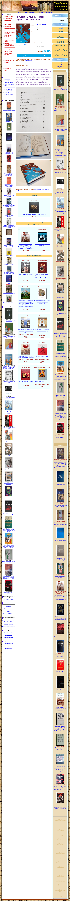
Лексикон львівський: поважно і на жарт (9, 163)
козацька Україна (8, 26)
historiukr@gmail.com (60, 64)
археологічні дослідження (7, 38)
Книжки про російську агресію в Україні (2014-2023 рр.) (8, 621)
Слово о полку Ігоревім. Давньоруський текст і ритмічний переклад (60, 807)
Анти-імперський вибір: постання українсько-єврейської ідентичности (60, 788)
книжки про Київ (8, 24)
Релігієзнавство (8, 68)
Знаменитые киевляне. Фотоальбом (8, 484)
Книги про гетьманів (8, 624)
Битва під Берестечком (60, 636)
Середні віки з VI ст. (8, 80)
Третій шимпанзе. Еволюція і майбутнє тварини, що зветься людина (9, 530)
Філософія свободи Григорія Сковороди (8, 196)
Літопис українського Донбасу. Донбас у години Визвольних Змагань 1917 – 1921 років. (8, 577)
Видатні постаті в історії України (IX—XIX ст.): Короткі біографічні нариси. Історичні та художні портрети (26, 246)
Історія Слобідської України (60, 576)
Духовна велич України (9, 121)
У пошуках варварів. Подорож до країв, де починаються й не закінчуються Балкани (8, 546)
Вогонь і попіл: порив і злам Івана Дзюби (42, 244)
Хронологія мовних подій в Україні (9, 236)
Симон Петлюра (8, 648)
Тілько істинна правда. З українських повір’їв (8, 498)
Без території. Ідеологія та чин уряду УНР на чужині (9, 273)
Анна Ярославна (8, 646)
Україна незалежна (8, 92)
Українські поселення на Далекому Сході (8, 562)
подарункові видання (9, 49)
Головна (19, 12)
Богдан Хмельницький (8, 643)
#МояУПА (9, 455)
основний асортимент (9, 16)
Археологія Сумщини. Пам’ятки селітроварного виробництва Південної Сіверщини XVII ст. (9, 367)
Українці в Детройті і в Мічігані (60, 672)
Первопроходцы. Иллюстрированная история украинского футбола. (9, 205)
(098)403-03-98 (28, 60)
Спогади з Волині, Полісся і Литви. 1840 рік (8, 382)
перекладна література (9, 60)
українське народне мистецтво (9, 64)
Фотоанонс (7, 73)
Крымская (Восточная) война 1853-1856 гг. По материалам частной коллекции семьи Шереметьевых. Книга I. (60, 464)
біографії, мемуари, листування (8, 54)
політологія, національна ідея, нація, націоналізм (10, 30)
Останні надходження (30, 12)
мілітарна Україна (8, 51)
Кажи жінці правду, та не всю (8, 302)
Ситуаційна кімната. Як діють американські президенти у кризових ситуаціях (9, 142)
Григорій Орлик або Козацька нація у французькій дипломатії (42, 302)
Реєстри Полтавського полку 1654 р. (8, 283)
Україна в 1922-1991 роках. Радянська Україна (10, 90)
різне (6, 70)
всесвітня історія (8, 66)
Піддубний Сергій (8, 635)
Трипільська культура (8, 608)
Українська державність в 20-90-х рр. (60, 541)
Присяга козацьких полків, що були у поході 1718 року (8, 337)
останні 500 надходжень (9, 599)
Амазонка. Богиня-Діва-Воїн (25, 381)
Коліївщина (8, 441)
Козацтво (8, 611)
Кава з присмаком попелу (26, 274)
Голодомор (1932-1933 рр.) (8, 613)
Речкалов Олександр (8, 637)
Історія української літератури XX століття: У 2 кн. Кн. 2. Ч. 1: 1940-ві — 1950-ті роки (60, 728)
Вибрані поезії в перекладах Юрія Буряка (8, 294)
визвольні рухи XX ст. (9, 56)
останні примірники (8, 18)
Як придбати (49, 12)
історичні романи (8, 20)
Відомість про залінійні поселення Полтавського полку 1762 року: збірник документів (8, 351)
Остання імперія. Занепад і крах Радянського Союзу (8, 398)
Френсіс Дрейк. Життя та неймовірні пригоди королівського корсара (8, 412)
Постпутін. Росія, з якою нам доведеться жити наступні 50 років (8, 514)
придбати (25, 56)
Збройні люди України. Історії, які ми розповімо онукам (9, 131)
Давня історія (7, 79)
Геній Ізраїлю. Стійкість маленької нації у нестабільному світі (8, 174)
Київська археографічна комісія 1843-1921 (60, 655)
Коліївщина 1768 (60, 689)
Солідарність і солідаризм (9, 264)
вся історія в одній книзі (9, 94)
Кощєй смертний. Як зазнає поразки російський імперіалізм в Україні (9, 185)
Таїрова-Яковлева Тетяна (8, 632)
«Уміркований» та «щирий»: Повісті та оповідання (60, 709)
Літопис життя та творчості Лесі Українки (60, 559)
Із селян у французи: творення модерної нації (9, 153)
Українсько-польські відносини (8, 626)
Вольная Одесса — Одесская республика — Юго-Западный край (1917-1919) (9, 111)
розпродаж (7, 62)
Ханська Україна (8, 469)
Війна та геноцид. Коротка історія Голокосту (34, 214)
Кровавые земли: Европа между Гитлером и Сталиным (25, 357)
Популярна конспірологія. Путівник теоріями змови (8, 321)
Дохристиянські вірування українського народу (42, 330)
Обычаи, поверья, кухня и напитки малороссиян (60, 523)
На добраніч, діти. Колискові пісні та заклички (42, 382)
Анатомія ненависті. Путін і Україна (8, 593)
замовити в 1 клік (42, 56)
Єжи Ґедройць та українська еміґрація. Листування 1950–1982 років (9, 226)
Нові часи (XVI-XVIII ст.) (9, 82)
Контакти (42, 12)
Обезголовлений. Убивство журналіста (9, 216)
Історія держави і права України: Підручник (9, 246)
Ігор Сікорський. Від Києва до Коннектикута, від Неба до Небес (26, 331)
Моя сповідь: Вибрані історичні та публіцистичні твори (60, 749)
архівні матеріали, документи (8, 36)
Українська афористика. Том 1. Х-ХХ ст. (60, 506)
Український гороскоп (9, 255)
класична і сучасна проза (10, 28)
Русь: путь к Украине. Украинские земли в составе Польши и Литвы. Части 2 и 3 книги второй (42, 276)
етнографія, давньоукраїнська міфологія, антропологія (9, 44)
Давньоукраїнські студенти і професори (60, 485)
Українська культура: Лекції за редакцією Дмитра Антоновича (60, 618)
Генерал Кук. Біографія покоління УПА (8, 428)
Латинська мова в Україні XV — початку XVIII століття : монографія (60, 769)
